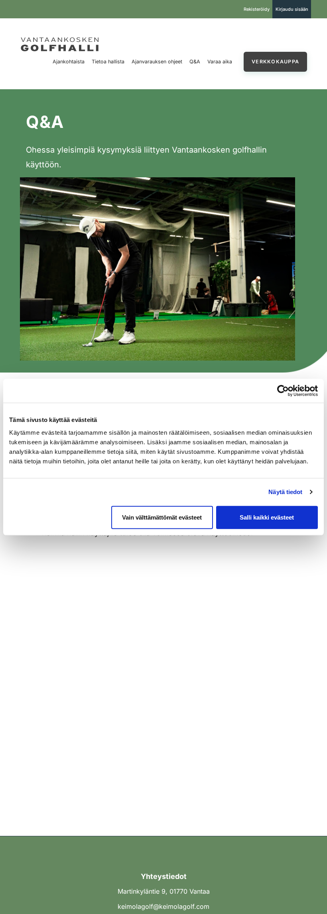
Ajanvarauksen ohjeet (157, 62)
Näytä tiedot (285, 491)
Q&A (194, 62)
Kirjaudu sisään (292, 9)
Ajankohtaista (69, 62)
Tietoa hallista (108, 62)
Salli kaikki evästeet (267, 517)
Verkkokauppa (275, 62)
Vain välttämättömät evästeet (162, 517)
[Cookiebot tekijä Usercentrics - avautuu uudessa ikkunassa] (283, 391)
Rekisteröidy (257, 9)
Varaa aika (219, 62)
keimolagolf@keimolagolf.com (163, 906)
